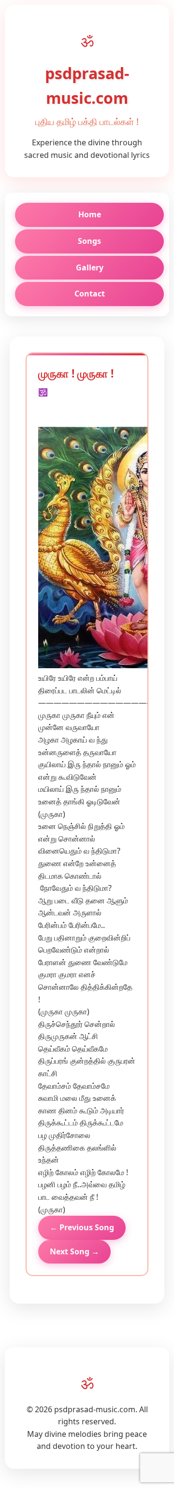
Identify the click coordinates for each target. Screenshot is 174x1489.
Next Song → (74, 1251)
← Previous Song (82, 1227)
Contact (89, 293)
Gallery (89, 267)
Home (89, 214)
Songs (89, 241)
